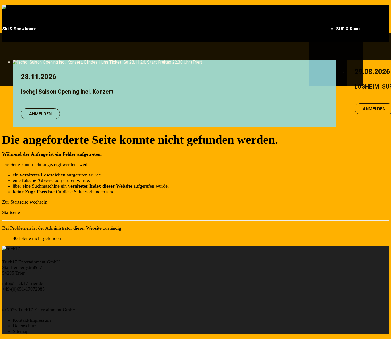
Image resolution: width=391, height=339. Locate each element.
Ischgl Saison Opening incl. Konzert (67, 91)
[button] (169, 29)
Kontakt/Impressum (32, 320)
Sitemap (20, 331)
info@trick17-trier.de (22, 283)
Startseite (11, 212)
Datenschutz (24, 325)
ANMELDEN (40, 113)
